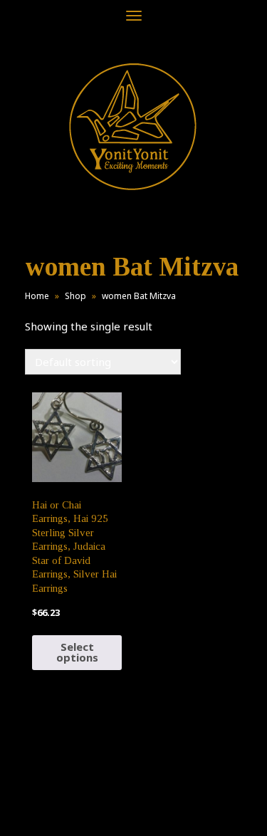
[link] (133, 126)
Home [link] (37, 296)
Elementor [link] (155, 810)
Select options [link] (77, 651)
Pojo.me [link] (110, 802)
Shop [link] (75, 296)
